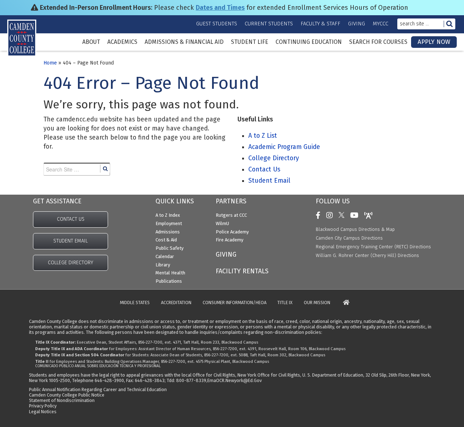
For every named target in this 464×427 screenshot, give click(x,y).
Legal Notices (43, 411)
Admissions (168, 232)
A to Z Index (168, 215)
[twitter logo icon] (343, 215)
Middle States (135, 302)
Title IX (285, 302)
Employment (169, 223)
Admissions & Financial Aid (184, 42)
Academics (122, 42)
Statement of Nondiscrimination (62, 400)
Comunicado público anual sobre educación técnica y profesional (98, 366)
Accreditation (176, 302)
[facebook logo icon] (320, 215)
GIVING (226, 254)
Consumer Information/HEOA (234, 302)
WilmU (222, 223)
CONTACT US (70, 219)
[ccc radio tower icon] (370, 215)
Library (163, 265)
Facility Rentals (242, 271)
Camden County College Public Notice (66, 395)
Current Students (269, 23)
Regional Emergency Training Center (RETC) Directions (373, 246)
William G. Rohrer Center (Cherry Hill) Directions (367, 255)
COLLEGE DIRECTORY (70, 263)
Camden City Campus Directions (349, 238)
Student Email (269, 181)
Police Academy (232, 232)
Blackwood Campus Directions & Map (355, 229)
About (91, 42)
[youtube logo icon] (356, 215)
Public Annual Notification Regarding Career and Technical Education (98, 389)
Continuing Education (309, 42)
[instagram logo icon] (331, 215)
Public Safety (169, 248)
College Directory (273, 158)
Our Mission (317, 302)
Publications (169, 281)
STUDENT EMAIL (70, 241)
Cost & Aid (166, 239)
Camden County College (29, 47)
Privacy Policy (43, 406)
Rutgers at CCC (231, 215)
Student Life (249, 42)
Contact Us (264, 169)
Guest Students (216, 23)
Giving (356, 23)
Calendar (165, 256)
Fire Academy (229, 239)
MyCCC (380, 23)
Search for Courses (378, 42)
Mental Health (170, 272)
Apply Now (434, 42)
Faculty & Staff (320, 23)
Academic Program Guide (284, 147)
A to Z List (262, 136)
